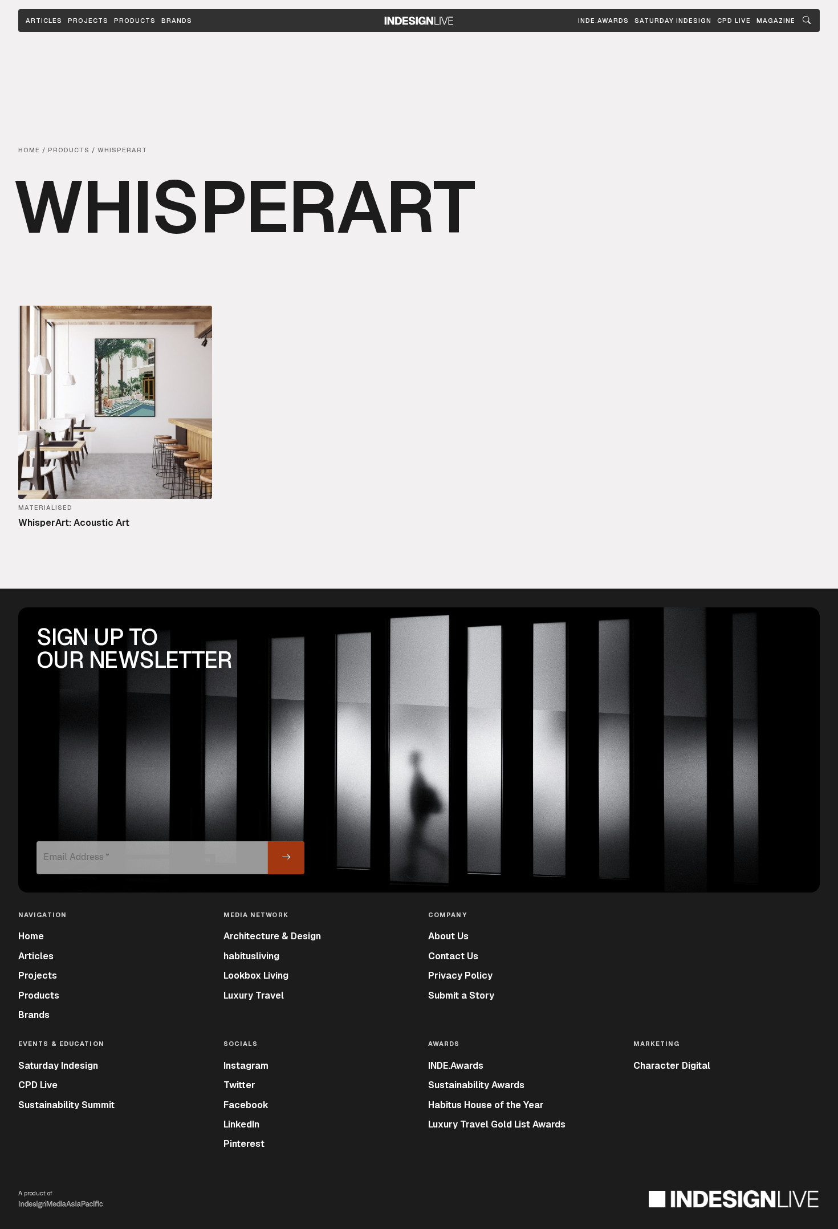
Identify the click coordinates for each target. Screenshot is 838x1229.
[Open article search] (806, 20)
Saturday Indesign (58, 1066)
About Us (448, 936)
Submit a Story (461, 995)
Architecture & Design (272, 936)
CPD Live (38, 1085)
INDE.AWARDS (603, 21)
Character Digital (671, 1066)
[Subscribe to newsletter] (286, 857)
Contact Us (453, 956)
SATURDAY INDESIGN (672, 21)
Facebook (246, 1105)
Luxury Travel (253, 995)
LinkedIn (241, 1124)
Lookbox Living (255, 975)
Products (135, 21)
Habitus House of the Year (486, 1105)
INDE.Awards (455, 1066)
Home (31, 936)
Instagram (246, 1066)
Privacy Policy (460, 975)
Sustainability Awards (476, 1085)
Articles (44, 21)
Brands (176, 21)
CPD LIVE (734, 21)
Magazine (775, 21)
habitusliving (251, 956)
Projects (88, 21)
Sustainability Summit (66, 1105)
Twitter (239, 1085)
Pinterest (244, 1144)
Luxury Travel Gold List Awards (497, 1124)
